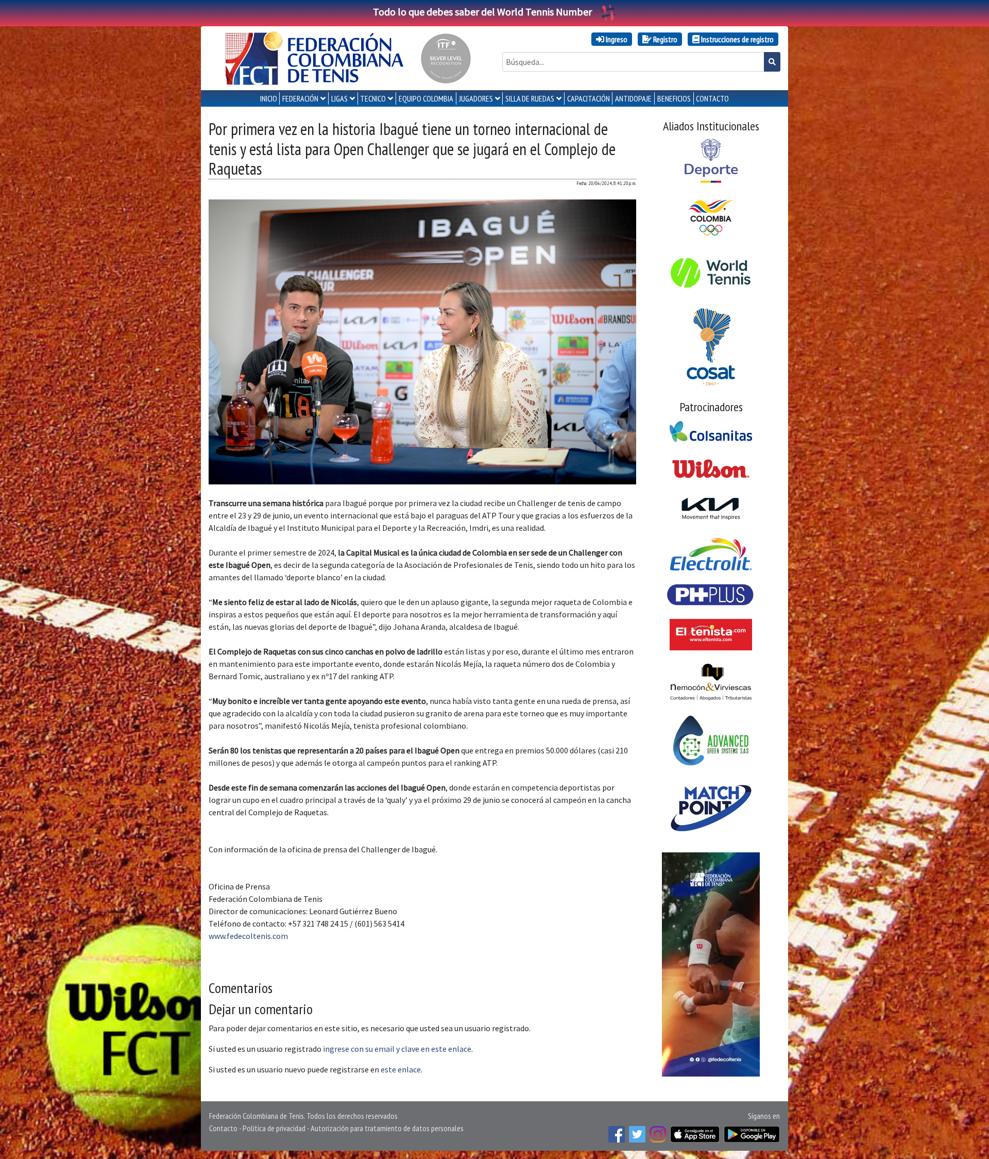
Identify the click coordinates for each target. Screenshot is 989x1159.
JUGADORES (476, 98)
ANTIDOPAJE (633, 98)
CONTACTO (712, 98)
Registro (664, 39)
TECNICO (373, 98)
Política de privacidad (274, 1128)
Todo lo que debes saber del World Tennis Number (482, 11)
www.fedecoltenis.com (248, 936)
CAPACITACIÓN (588, 98)
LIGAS (339, 98)
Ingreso (615, 39)
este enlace (401, 1069)
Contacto (223, 1128)
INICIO (268, 98)
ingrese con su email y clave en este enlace (397, 1049)
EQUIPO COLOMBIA (426, 98)
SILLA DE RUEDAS (529, 98)
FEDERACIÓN (300, 98)
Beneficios (674, 98)
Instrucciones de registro (737, 39)
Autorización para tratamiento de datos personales (387, 1128)
